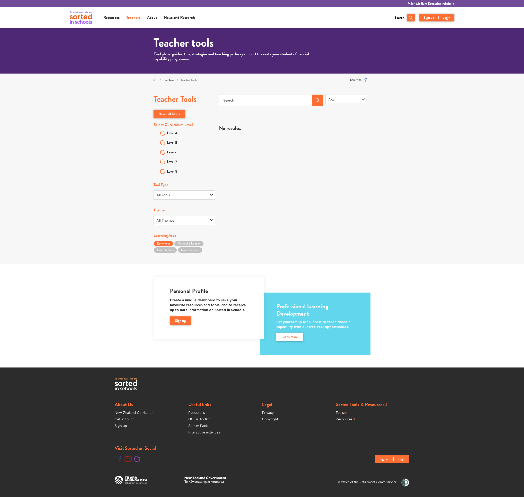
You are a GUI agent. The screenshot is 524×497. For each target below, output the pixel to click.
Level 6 (172, 152)
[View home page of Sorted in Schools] (81, 17)
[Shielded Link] (405, 482)
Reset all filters (169, 114)
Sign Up (180, 320)
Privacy (268, 412)
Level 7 (172, 161)
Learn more (289, 337)
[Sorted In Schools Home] (126, 384)
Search (399, 17)
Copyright (270, 419)
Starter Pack (198, 425)
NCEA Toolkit (199, 419)
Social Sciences (190, 250)
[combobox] (345, 99)
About (152, 17)
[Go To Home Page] (154, 80)
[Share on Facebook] (366, 80)
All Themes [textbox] (165, 220)
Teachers (133, 17)
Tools (341, 412)
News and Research (179, 17)
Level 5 (172, 142)
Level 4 (172, 133)
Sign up (428, 17)
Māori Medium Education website (430, 3)
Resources (111, 17)
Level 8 (172, 171)
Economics (163, 243)
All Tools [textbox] (163, 195)
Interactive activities (204, 432)
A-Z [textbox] (331, 99)
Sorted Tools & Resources (360, 404)
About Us (124, 404)
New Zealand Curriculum (135, 412)
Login (446, 17)
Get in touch (124, 419)
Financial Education (188, 243)
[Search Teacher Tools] (317, 100)
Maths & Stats (165, 250)
